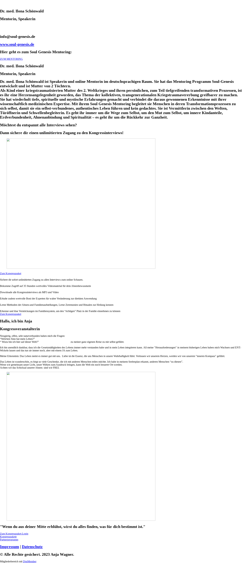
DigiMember (29, 561)
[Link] (121, 26)
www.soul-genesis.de (17, 44)
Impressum (9, 546)
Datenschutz (32, 546)
